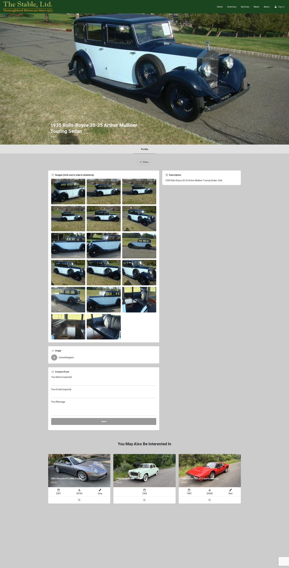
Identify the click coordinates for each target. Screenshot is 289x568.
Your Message (58, 402)
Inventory (231, 7)
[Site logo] (28, 6)
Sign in (281, 7)
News (256, 7)
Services (245, 7)
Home (220, 7)
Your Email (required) (61, 389)
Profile (144, 149)
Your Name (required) (61, 377)
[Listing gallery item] (68, 191)
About (267, 7)
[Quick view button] (79, 500)
